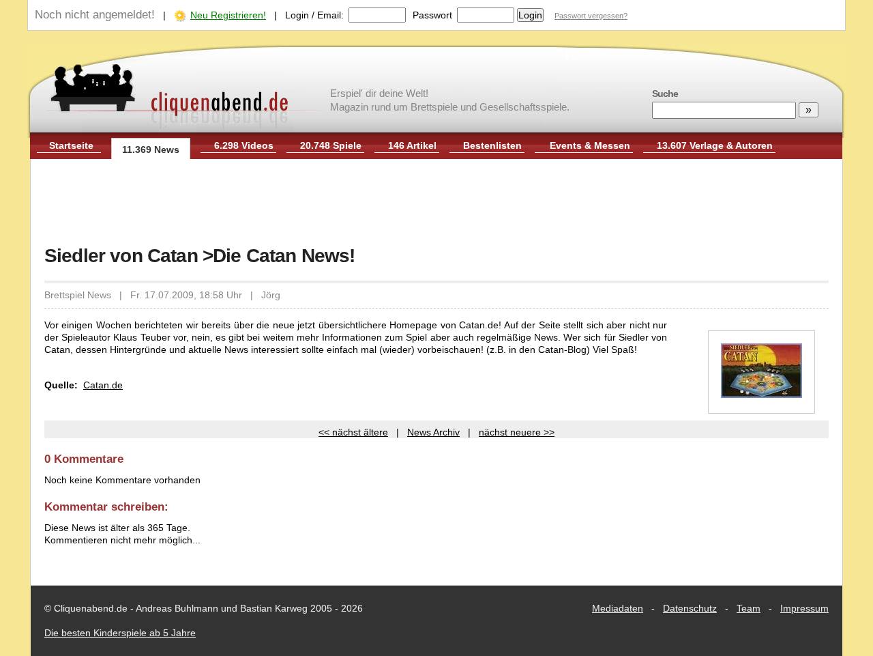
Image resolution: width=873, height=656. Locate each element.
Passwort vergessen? (590, 16)
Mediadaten (617, 608)
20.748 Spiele (330, 145)
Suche (665, 93)
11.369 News (150, 149)
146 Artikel (412, 145)
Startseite (71, 145)
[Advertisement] (436, 203)
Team (748, 608)
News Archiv (433, 432)
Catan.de (103, 385)
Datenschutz (690, 608)
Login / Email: (314, 15)
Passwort (432, 15)
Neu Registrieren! (228, 15)
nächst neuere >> (516, 432)
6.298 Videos (243, 145)
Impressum (804, 608)
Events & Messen (590, 145)
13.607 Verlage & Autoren (715, 145)
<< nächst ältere (353, 432)
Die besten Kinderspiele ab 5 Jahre (120, 632)
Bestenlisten (492, 145)
